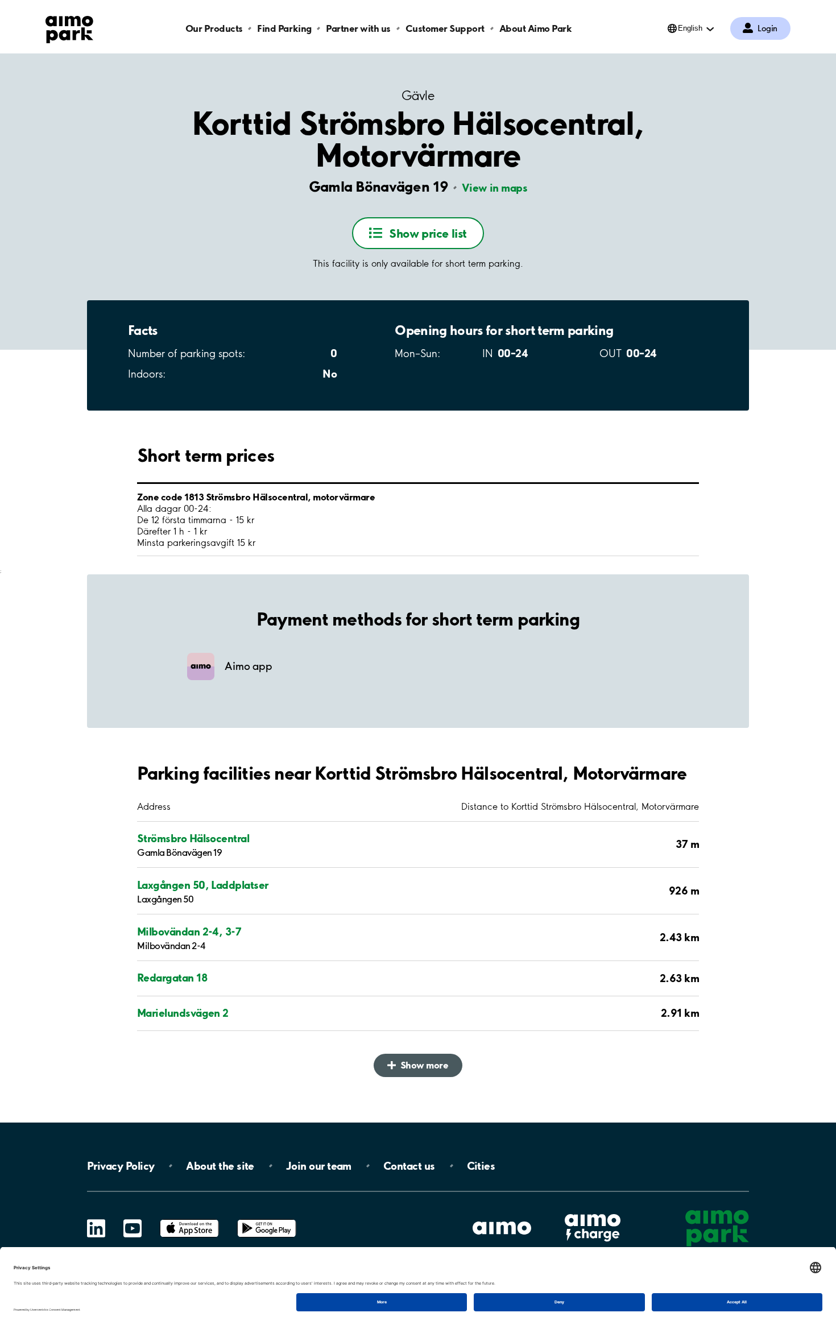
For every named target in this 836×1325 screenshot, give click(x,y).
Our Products (214, 28)
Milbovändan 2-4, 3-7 (189, 931)
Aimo (592, 1212)
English (690, 28)
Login (767, 28)
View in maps (494, 187)
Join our (318, 1166)
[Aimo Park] (69, 27)
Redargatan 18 (172, 977)
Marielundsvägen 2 (183, 1013)
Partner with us (358, 28)
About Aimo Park (535, 28)
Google (266, 1219)
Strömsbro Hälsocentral (193, 838)
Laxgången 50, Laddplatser (202, 885)
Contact (409, 1166)
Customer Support (445, 28)
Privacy (120, 1166)
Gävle (418, 95)
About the (220, 1166)
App (189, 1219)
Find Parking (284, 28)
